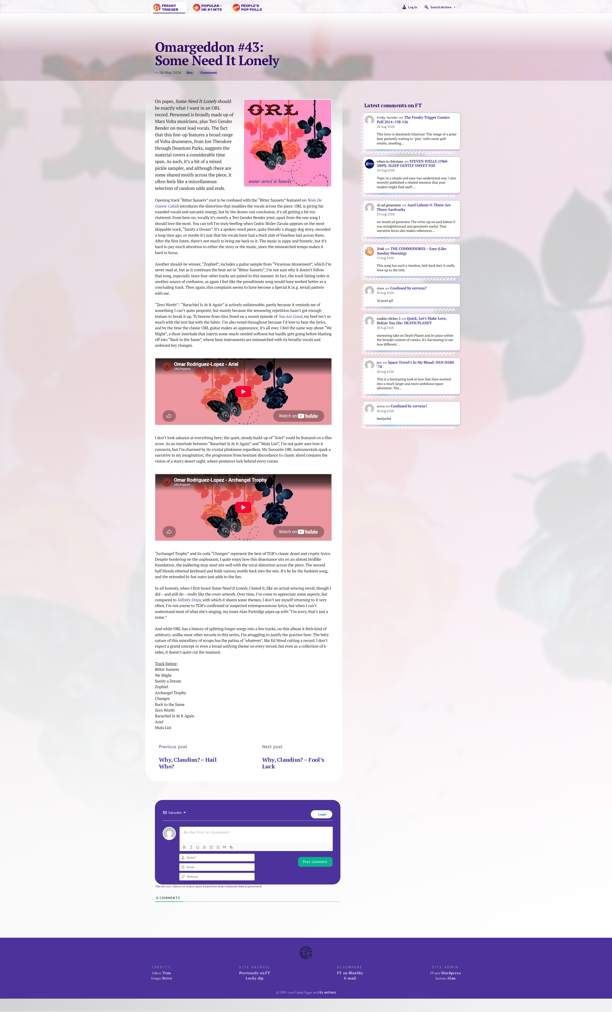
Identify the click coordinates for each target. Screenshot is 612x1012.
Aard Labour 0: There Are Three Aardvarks (414, 207)
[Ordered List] (211, 847)
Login (321, 814)
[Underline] (197, 847)
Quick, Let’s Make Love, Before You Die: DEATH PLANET (412, 320)
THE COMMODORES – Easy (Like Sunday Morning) (411, 251)
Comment (208, 72)
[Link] (231, 847)
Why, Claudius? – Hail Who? (188, 763)
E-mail (350, 978)
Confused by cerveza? (408, 288)
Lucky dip (254, 978)
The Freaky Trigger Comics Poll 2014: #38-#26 (413, 119)
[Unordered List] (217, 847)
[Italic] (191, 847)
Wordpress (451, 972)
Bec (189, 72)
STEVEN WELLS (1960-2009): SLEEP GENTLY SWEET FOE (412, 163)
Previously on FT (254, 972)
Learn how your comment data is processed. (232, 886)
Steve (167, 978)
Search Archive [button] (440, 7)
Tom (167, 972)
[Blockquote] (224, 847)
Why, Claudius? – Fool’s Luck (293, 763)
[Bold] (184, 847)
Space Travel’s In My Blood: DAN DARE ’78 (415, 364)
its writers (327, 992)
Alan (451, 978)
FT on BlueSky (350, 972)
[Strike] (204, 847)
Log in (412, 7)
